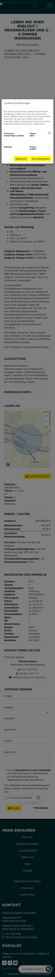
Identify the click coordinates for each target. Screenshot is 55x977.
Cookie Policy (38, 124)
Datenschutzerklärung (13, 124)
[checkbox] (49, 133)
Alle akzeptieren (41, 158)
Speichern (21, 158)
